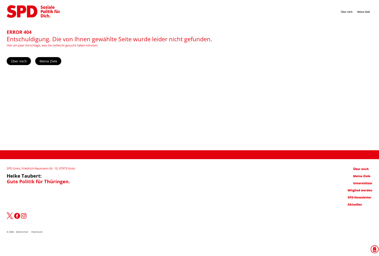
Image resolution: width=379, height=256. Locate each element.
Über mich (19, 61)
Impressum (36, 231)
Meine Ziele (48, 61)
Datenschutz (22, 231)
